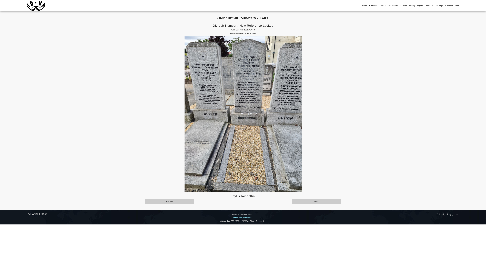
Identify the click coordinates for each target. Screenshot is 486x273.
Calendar (449, 6)
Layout (420, 6)
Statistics (403, 6)
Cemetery (373, 6)
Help (457, 6)
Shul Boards (393, 6)
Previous (169, 202)
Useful (427, 6)
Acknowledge (437, 6)
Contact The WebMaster (242, 218)
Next (316, 202)
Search (383, 6)
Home (364, 6)
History (412, 6)
